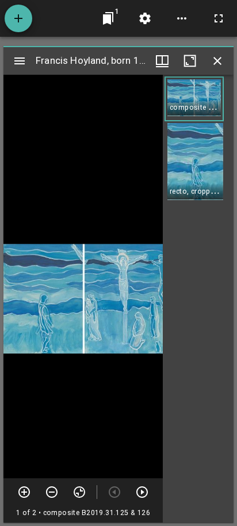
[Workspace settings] (145, 18)
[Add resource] (18, 18)
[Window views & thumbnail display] (162, 61)
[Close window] (217, 61)
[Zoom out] (52, 492)
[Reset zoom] (79, 492)
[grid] (198, 299)
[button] (194, 98)
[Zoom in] (24, 492)
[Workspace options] (182, 18)
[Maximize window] (190, 61)
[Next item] (142, 492)
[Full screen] (218, 18)
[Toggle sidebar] (19, 61)
